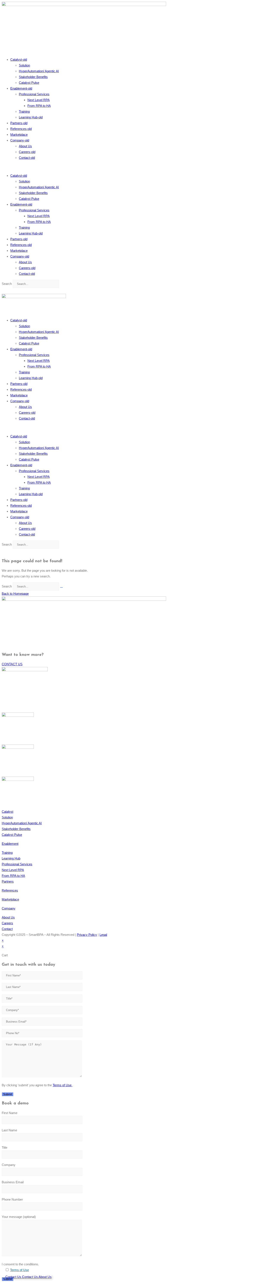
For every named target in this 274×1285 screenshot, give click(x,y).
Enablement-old (21, 88)
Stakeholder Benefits (33, 77)
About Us (25, 146)
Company (8, 908)
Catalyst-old (18, 59)
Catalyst (7, 811)
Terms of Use (62, 1085)
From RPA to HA (39, 105)
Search (7, 284)
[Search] (61, 587)
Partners (8, 881)
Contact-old (27, 157)
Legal (103, 934)
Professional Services (34, 94)
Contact (7, 929)
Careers (7, 923)
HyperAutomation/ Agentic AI (39, 71)
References (10, 890)
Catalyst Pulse (29, 82)
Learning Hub (11, 858)
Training (24, 111)
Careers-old (27, 152)
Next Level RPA (38, 100)
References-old (21, 129)
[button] (137, 166)
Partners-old (18, 123)
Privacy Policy (87, 934)
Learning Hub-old (31, 117)
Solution (24, 65)
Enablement (10, 843)
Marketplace (19, 134)
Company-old (19, 140)
